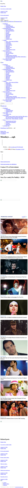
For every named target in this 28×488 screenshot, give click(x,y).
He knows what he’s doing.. (5, 457)
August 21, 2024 (4, 11)
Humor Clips (3, 6)
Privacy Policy (6, 483)
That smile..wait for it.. (4, 476)
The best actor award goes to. (5, 470)
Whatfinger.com (19, 487)
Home (2, 128)
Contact (4, 482)
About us (5, 485)
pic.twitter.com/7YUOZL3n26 (16, 147)
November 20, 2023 (5, 132)
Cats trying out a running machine (6, 8)
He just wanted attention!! (5, 15)
